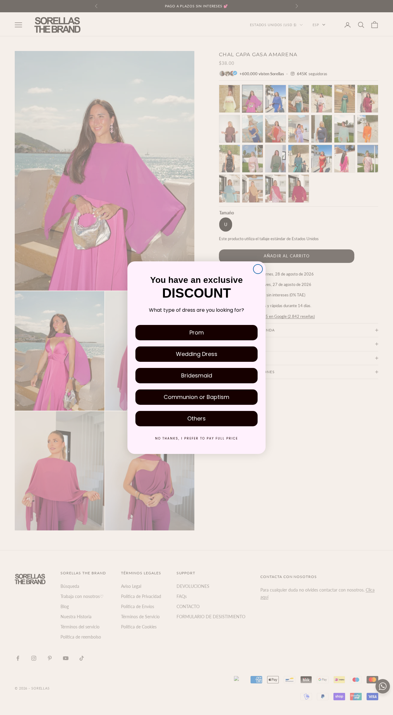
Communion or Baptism (196, 397)
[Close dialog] (258, 269)
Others (196, 418)
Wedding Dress (196, 354)
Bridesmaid (196, 375)
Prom (196, 332)
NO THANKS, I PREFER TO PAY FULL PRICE (196, 438)
